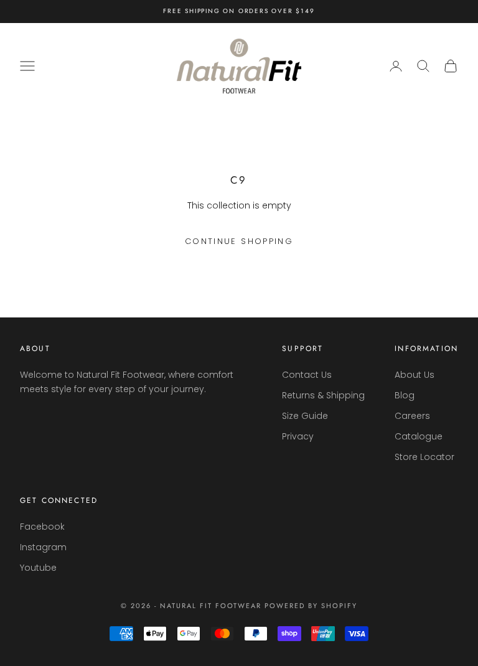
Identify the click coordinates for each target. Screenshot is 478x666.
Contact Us (307, 374)
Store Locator (424, 457)
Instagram (43, 547)
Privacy (298, 436)
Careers (412, 416)
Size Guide (305, 416)
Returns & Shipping (323, 395)
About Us (414, 374)
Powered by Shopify (311, 606)
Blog (405, 395)
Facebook (42, 526)
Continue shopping (239, 241)
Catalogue (419, 436)
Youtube (38, 567)
